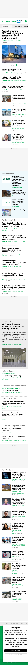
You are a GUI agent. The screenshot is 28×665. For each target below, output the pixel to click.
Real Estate (10, 40)
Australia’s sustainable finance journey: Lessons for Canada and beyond (13, 403)
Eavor (23, 505)
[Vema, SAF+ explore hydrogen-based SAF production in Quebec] (6, 594)
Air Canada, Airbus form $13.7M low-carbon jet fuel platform (18, 540)
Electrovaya (14, 241)
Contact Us (18, 663)
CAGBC (15, 40)
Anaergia (24, 114)
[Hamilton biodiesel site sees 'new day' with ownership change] (6, 580)
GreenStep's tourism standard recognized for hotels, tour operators (19, 566)
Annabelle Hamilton (17, 187)
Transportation (11, 254)
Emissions (15, 392)
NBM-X (7, 336)
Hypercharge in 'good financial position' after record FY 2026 (11, 250)
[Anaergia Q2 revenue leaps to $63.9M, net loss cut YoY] (6, 112)
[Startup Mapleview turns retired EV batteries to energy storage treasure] (6, 487)
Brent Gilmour (15, 206)
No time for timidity (18, 210)
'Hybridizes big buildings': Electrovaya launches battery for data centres (14, 237)
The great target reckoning (11, 376)
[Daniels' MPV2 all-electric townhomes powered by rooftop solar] (6, 98)
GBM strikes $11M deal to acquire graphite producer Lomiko (12, 275)
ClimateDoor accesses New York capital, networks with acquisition (18, 137)
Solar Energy (16, 440)
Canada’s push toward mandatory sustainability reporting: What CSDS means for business (14, 414)
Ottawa (16, 480)
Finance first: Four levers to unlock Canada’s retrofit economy (18, 202)
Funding (14, 142)
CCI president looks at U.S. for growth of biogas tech (12, 70)
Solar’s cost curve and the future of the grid (13, 437)
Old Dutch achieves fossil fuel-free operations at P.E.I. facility (13, 77)
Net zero (15, 432)
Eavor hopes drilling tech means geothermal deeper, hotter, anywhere (18, 501)
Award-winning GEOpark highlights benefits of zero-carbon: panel (12, 34)
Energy (9, 89)
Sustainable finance (18, 406)
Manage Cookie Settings (16, 654)
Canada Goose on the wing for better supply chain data (18, 553)
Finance (20, 141)
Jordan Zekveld (16, 195)
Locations (18, 26)
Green (19, 530)
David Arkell (5, 392)
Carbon (10, 392)
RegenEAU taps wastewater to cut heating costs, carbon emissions (13, 287)
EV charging (18, 254)
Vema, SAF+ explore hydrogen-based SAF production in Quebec (19, 594)
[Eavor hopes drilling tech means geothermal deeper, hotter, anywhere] (6, 501)
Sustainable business (16, 418)
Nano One (18, 228)
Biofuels (13, 72)
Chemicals (14, 531)
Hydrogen (20, 598)
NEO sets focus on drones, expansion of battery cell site (13, 326)
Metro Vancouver (20, 128)
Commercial (10, 80)
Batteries (18, 279)
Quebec (19, 266)
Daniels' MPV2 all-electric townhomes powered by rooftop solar (19, 98)
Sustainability (13, 266)
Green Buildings (18, 80)
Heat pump (14, 291)
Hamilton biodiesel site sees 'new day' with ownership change (18, 580)
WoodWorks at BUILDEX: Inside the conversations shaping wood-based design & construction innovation (19, 180)
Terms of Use (10, 663)
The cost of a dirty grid (10, 390)
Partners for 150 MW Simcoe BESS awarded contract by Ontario (13, 87)
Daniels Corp (15, 103)
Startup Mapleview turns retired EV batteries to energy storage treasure (18, 487)
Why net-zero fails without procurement (11, 429)
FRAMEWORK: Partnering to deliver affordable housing (19, 192)
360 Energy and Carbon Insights (10, 388)
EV (12, 480)
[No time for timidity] (6, 212)
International (23, 440)
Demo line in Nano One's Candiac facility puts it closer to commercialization (14, 225)
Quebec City (21, 291)
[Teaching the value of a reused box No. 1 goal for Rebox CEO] (6, 514)
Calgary (14, 507)
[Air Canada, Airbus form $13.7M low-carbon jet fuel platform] (6, 540)
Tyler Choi (4, 40)
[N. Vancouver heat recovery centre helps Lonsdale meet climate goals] (6, 123)
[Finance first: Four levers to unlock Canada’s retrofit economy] (6, 202)
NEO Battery (15, 344)
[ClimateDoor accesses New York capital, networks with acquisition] (6, 137)
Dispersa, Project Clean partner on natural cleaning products (18, 526)
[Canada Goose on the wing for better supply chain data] (6, 554)
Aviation (14, 545)
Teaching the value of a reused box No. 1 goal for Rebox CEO (19, 513)
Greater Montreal (16, 518)
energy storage (15, 89)
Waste (8, 72)
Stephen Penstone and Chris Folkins (10, 377)
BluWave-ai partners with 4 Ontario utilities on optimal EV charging (19, 475)
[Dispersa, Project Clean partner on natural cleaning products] (6, 526)
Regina (17, 72)
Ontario (20, 40)
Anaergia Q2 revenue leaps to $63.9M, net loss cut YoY (19, 111)
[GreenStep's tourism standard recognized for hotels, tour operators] (6, 566)
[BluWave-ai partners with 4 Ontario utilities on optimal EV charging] (6, 475)
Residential (20, 102)
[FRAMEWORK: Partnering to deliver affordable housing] (6, 193)
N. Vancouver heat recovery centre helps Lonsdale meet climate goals (19, 123)
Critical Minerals (11, 228)
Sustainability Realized (8, 373)
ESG (8, 266)
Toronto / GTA (22, 103)
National (6, 379)
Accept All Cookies (15, 650)
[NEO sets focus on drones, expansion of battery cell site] (14, 357)
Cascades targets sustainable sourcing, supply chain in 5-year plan (14, 262)
